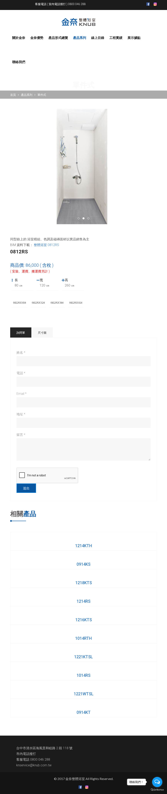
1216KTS (83, 619)
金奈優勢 (36, 38)
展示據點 (134, 38)
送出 (26, 488)
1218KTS (83, 582)
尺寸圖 (42, 332)
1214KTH (83, 545)
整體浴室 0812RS (46, 245)
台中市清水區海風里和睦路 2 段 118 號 (44, 748)
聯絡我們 (18, 62)
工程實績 (115, 38)
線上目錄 (97, 38)
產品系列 (79, 38)
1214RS (83, 601)
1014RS (83, 675)
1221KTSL (83, 656)
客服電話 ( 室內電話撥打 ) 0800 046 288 (60, 4)
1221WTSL (83, 693)
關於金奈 (18, 38)
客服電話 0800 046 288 (33, 759)
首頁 (13, 94)
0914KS (83, 564)
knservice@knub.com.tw (34, 765)
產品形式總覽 (58, 38)
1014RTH (83, 638)
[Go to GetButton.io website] (157, 790)
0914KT (84, 712)
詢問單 (20, 332)
